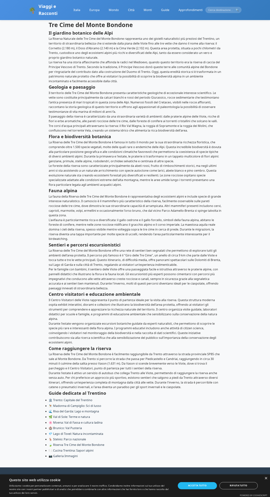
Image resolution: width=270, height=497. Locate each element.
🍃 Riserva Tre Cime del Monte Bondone (76, 445)
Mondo (114, 10)
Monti (148, 10)
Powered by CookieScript (253, 495)
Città (131, 10)
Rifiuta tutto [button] (238, 485)
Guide (165, 10)
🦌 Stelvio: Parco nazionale (67, 439)
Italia (76, 10)
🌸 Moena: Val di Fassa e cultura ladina (75, 422)
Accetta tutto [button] (197, 485)
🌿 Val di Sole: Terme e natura (69, 417)
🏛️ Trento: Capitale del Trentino (70, 400)
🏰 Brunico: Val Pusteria (65, 428)
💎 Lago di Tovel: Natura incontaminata (76, 434)
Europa (94, 10)
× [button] (265, 478)
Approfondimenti (191, 10)
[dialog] (135, 485)
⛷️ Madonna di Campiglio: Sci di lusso (75, 406)
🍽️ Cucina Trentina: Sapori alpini (71, 450)
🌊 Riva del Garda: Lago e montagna (74, 411)
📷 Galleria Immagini (63, 456)
